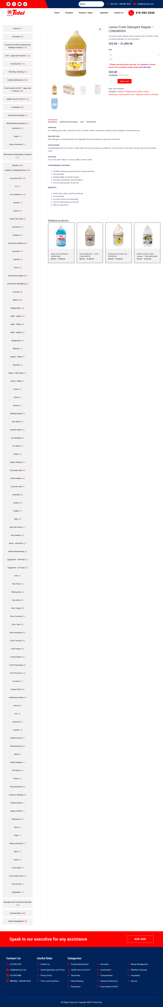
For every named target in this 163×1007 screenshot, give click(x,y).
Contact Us (118, 12)
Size (110, 49)
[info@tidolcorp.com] (135, 4)
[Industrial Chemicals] (98, 981)
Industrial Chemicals (109, 981)
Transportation (106, 975)
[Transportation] (98, 975)
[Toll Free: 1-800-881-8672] (108, 4)
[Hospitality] (68, 975)
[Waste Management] (128, 964)
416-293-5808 (15, 975)
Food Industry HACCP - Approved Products (134, 94)
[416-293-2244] (7, 964)
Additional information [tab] (69, 122)
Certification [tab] (91, 122)
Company (69, 12)
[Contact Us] (38, 964)
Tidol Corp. (97, 1002)
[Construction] (98, 969)
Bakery (140, 91)
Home (57, 12)
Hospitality (154, 94)
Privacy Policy (46, 975)
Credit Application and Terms (52, 970)
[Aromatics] (98, 964)
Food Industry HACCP (109, 986)
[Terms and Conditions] (38, 981)
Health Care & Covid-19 (80, 970)
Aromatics (104, 964)
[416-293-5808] (7, 975)
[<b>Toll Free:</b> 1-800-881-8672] (7, 981)
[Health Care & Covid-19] (68, 969)
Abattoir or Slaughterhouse (127, 91)
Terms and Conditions (49, 981)
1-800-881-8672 (20, 981)
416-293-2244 (145, 13)
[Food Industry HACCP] (98, 986)
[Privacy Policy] (38, 975)
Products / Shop (85, 12)
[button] (86, 12)
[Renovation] (68, 986)
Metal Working (77, 981)
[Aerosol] (128, 981)
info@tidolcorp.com (145, 4)
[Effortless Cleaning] (128, 969)
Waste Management (139, 964)
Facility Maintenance (80, 964)
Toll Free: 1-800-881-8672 (120, 4)
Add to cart (124, 81)
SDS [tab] (82, 122)
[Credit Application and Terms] (38, 969)
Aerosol (134, 981)
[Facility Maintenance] (68, 964)
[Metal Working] (68, 981)
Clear (111, 59)
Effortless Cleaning (139, 970)
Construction (105, 970)
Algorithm (104, 12)
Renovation (75, 986)
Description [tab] (52, 122)
